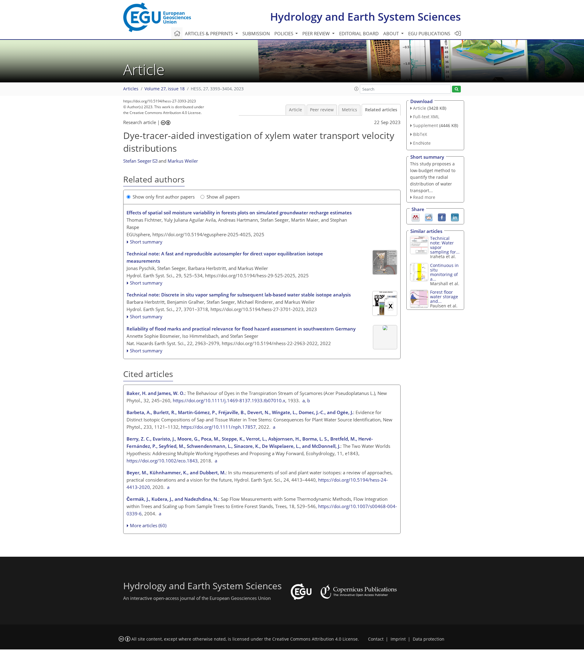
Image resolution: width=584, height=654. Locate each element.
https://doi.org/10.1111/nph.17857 (218, 427)
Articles (130, 89)
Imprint (398, 639)
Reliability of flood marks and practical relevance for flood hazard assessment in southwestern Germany (241, 329)
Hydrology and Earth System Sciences (365, 16)
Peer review (322, 109)
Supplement (425, 125)
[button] (356, 89)
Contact (376, 639)
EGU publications (429, 33)
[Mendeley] (416, 217)
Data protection (428, 639)
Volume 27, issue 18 (164, 89)
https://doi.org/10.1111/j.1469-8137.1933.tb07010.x (229, 400)
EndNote (422, 143)
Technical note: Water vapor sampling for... (445, 245)
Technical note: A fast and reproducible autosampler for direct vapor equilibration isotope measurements (225, 257)
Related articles (381, 109)
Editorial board (359, 33)
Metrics (349, 109)
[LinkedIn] (455, 217)
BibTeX (420, 134)
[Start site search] (456, 89)
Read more (424, 197)
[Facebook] (442, 217)
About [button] (391, 33)
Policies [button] (284, 33)
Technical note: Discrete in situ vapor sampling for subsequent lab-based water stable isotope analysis (239, 295)
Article (295, 109)
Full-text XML (426, 116)
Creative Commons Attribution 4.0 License (315, 639)
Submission (256, 33)
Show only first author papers (164, 197)
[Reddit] (429, 217)
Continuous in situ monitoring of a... (444, 272)
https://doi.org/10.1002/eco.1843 (162, 461)
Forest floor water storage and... (444, 296)
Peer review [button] (316, 33)
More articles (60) (148, 525)
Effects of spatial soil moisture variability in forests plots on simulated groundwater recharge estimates (239, 212)
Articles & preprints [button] (209, 33)
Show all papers (223, 197)
